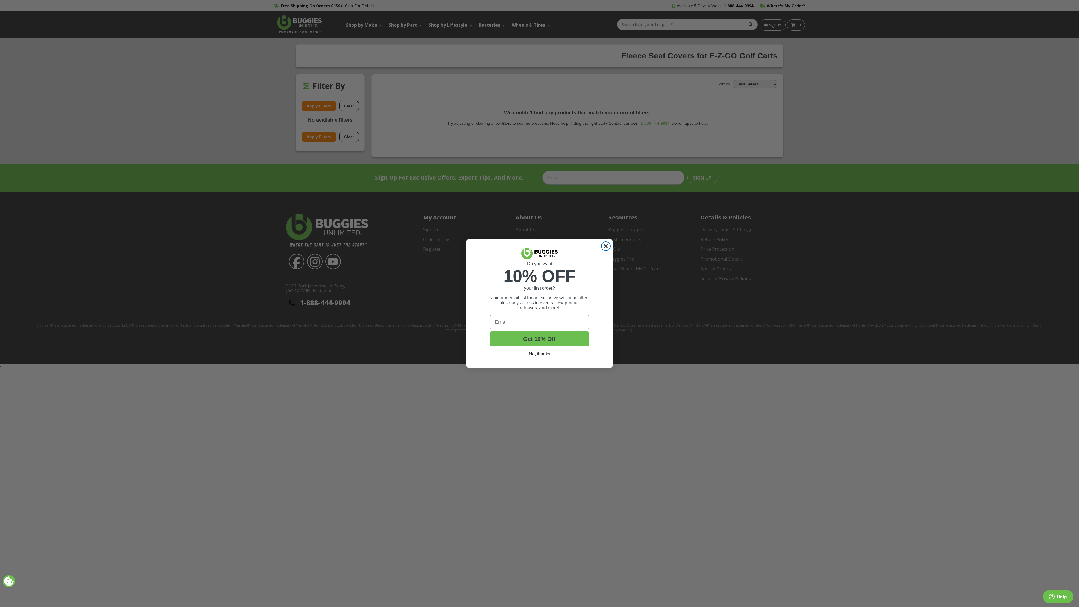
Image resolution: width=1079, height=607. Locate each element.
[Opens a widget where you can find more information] (1057, 597)
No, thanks (539, 354)
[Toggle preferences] (9, 581)
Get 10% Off (539, 339)
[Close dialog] (605, 246)
